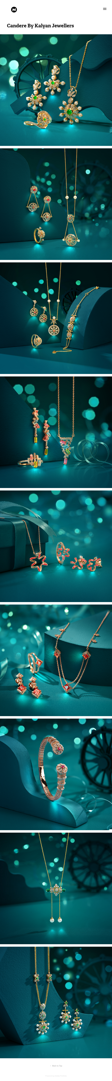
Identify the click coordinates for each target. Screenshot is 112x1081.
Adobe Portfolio (61, 1076)
